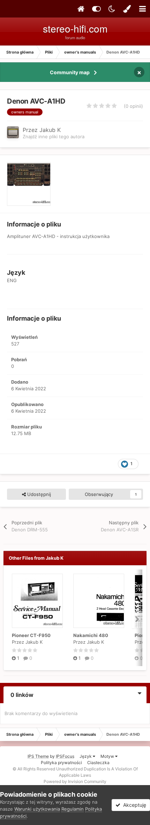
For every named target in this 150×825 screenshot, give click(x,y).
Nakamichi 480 (90, 635)
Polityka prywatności (61, 762)
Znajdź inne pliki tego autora (53, 136)
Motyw (107, 756)
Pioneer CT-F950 (31, 635)
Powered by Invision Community (75, 781)
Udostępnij (38, 494)
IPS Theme (38, 756)
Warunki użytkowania (37, 809)
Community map (70, 72)
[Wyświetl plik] (37, 601)
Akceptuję (133, 805)
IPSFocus (65, 756)
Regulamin (72, 809)
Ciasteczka (98, 762)
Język (86, 756)
